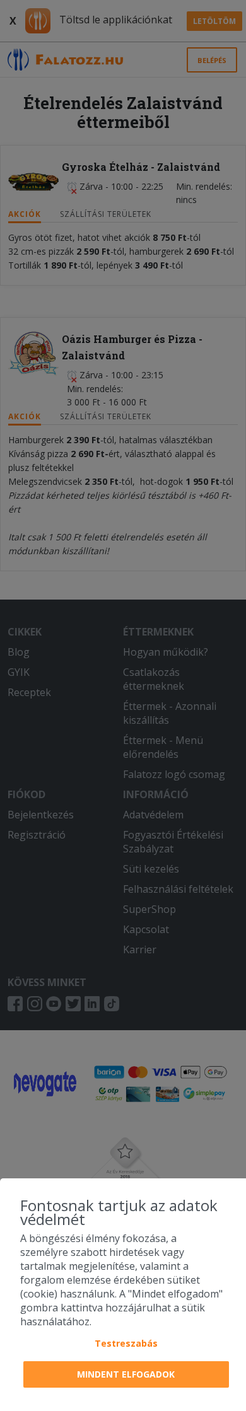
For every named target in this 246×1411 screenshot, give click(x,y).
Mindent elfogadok (126, 1374)
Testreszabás (126, 1343)
